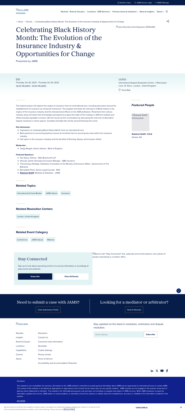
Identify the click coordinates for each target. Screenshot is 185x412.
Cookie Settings (45, 350)
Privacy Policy (69, 409)
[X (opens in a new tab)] (157, 371)
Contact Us (43, 337)
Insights (19, 337)
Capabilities (21, 350)
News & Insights (147, 11)
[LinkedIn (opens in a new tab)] (152, 371)
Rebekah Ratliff (27, 172)
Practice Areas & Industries (125, 11)
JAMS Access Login (144, 3)
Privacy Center (44, 354)
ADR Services (103, 11)
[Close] (181, 407)
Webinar (50, 239)
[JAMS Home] (26, 11)
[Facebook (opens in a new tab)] (167, 370)
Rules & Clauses (77, 11)
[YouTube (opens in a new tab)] (161, 371)
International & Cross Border (29, 193)
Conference (22, 239)
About (160, 11)
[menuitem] (64, 11)
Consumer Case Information (50, 341)
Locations (91, 11)
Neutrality (42, 346)
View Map (126, 90)
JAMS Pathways (163, 3)
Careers (19, 354)
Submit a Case (125, 3)
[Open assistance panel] (178, 290)
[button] (167, 21)
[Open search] (166, 11)
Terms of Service (45, 358)
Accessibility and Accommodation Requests (57, 363)
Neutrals (64, 11)
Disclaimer (42, 333)
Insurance (65, 193)
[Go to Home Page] (26, 324)
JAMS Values (51, 193)
